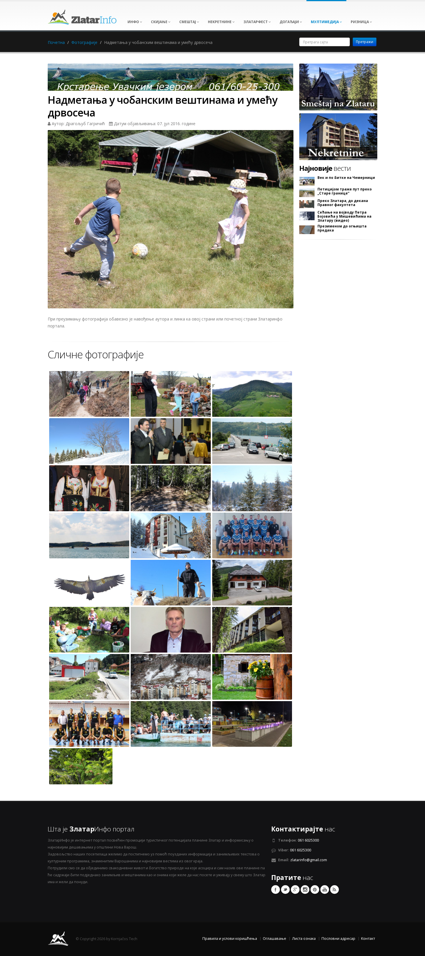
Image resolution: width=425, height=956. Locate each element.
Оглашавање (274, 938)
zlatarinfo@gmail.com (308, 859)
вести (325, 168)
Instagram (305, 889)
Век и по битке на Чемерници (346, 178)
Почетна (56, 42)
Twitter (285, 889)
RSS (334, 889)
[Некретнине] (338, 136)
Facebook (275, 889)
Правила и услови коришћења (229, 938)
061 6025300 (308, 840)
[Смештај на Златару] (338, 86)
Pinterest (315, 889)
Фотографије (84, 42)
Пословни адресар (338, 938)
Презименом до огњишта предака (342, 228)
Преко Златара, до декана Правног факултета (342, 203)
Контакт (368, 938)
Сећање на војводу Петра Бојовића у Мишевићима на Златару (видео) (344, 216)
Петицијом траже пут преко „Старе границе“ (344, 191)
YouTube (324, 889)
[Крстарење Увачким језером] (170, 79)
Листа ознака (304, 938)
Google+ (295, 889)
